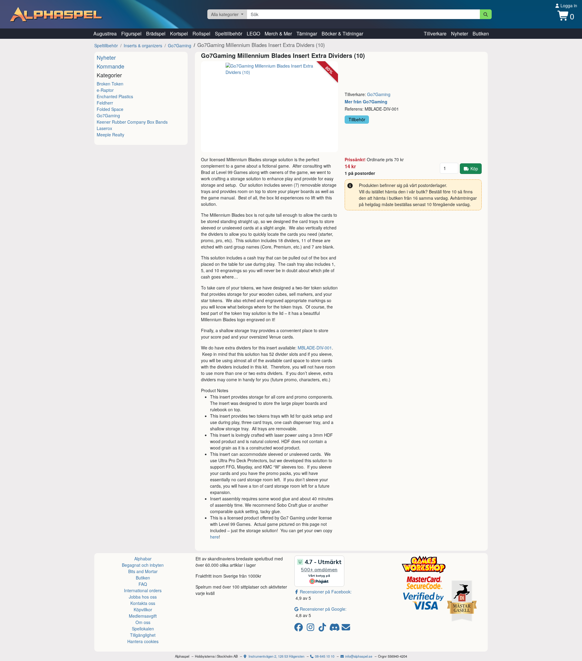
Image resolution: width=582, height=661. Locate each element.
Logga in (568, 5)
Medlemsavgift (143, 616)
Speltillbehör (228, 33)
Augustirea (105, 33)
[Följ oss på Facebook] (299, 629)
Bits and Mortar (143, 571)
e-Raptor (105, 90)
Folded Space (110, 109)
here (214, 537)
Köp (474, 168)
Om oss (142, 622)
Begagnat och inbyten (143, 565)
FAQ (143, 584)
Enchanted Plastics (115, 96)
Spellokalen (143, 629)
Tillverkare (435, 33)
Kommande (110, 66)
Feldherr (105, 103)
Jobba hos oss (143, 597)
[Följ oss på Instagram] (311, 629)
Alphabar (143, 559)
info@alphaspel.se (358, 656)
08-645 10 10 (324, 656)
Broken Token (110, 84)
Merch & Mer (278, 33)
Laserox (104, 128)
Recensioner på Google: (323, 609)
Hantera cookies (143, 641)
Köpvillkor (143, 609)
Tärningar (306, 33)
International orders (143, 590)
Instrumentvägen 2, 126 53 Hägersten (276, 656)
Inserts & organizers (143, 45)
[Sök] (486, 14)
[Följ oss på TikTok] (323, 629)
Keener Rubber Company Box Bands (132, 122)
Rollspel (201, 33)
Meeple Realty (110, 135)
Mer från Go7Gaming (366, 101)
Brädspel (156, 33)
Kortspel (179, 33)
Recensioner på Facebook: (326, 592)
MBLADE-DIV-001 (315, 348)
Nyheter (459, 33)
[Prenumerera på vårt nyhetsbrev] (346, 629)
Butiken (481, 33)
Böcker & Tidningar (342, 33)
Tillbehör (357, 119)
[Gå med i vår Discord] (335, 629)
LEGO (253, 33)
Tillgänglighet (143, 635)
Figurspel (131, 33)
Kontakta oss (142, 603)
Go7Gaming (179, 45)
